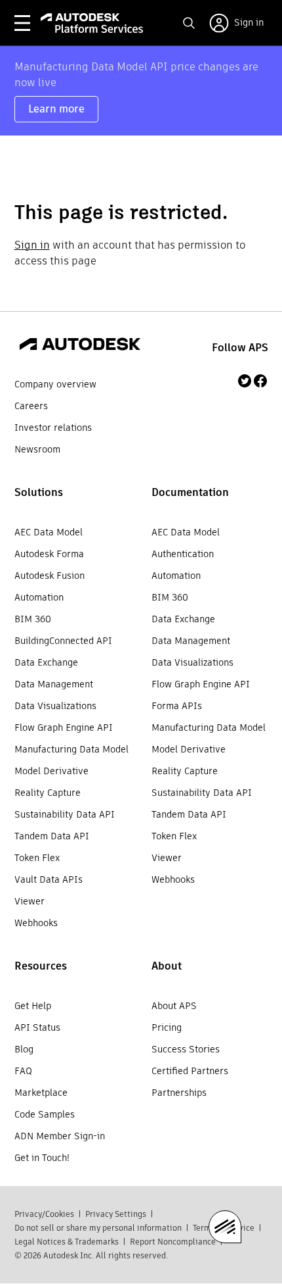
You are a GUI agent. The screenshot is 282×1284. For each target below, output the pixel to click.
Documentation (190, 492)
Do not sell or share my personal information (98, 1227)
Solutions (38, 492)
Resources (40, 966)
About (166, 966)
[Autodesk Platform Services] (92, 23)
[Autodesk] (80, 346)
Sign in (32, 245)
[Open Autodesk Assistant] (225, 1226)
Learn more (56, 108)
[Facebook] (260, 381)
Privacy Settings (115, 1214)
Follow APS (240, 347)
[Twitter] (244, 381)
